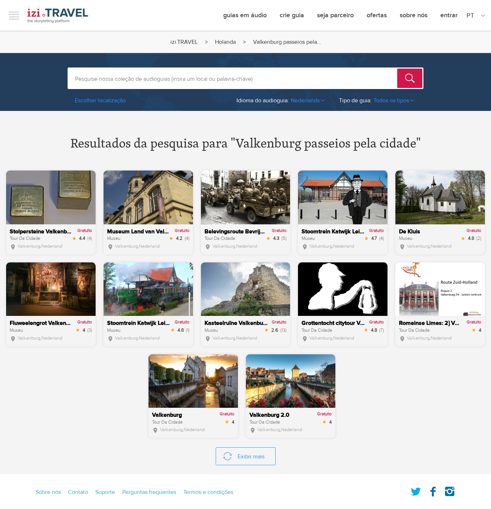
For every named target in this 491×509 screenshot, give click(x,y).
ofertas (377, 15)
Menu (14, 15)
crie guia (292, 15)
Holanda (225, 42)
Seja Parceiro (335, 15)
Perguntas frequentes (149, 492)
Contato (78, 492)
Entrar (449, 15)
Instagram (449, 490)
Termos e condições (208, 492)
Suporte (105, 492)
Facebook (433, 490)
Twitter (416, 490)
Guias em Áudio (245, 15)
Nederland (51, 246)
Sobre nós (413, 15)
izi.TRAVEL (57, 15)
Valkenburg (29, 246)
